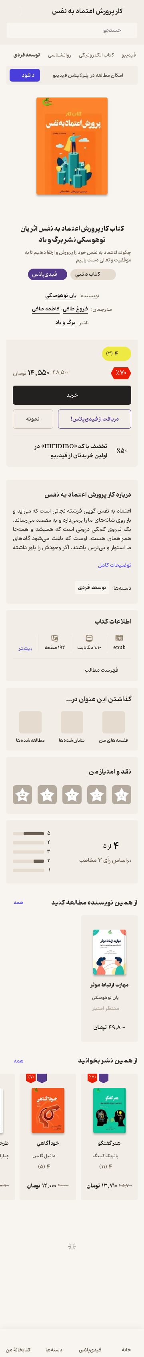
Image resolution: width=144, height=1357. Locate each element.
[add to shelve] (113, 722)
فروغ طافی (75, 309)
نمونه (33, 419)
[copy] (19, 451)
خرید (72, 395)
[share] (53, 209)
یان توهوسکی (60, 295)
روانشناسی (59, 55)
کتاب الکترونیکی (96, 55)
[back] (132, 11)
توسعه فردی (27, 55)
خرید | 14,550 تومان (38, 1346)
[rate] (121, 794)
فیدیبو (129, 55)
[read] (30, 722)
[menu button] (11, 11)
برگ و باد (65, 322)
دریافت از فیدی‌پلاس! (94, 419)
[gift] (72, 209)
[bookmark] (91, 209)
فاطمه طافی (46, 309)
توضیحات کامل (114, 565)
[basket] (30, 11)
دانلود (28, 75)
